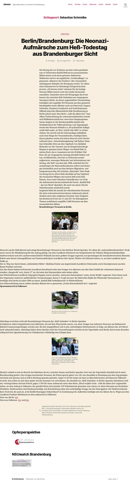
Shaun (53, 61)
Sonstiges (65, 34)
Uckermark (78, 413)
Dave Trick (65, 406)
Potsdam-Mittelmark (69, 410)
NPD (50, 410)
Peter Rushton (57, 410)
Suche (115, 4)
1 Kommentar (80, 61)
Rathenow (86, 410)
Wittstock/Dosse (47, 415)
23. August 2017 (65, 61)
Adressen (92, 4)
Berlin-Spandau (56, 406)
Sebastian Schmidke (67, 413)
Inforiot (7, 4)
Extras (85, 4)
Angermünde (46, 406)
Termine (77, 4)
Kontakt (108, 4)
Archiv (101, 4)
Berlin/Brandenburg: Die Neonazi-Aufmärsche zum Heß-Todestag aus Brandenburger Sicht (65, 47)
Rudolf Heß (56, 413)
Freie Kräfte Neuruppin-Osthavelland (58, 408)
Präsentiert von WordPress (35, 479)
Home (70, 4)
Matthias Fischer (75, 408)
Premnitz (79, 410)
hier (16, 397)
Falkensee (73, 406)
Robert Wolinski (47, 413)
